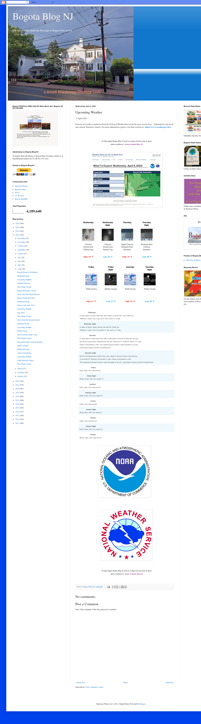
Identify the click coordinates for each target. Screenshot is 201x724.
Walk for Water (22, 345)
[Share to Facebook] (122, 586)
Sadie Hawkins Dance (25, 360)
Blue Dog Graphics (193, 260)
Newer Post (80, 682)
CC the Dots (19, 195)
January (21, 376)
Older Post (170, 682)
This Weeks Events (24, 287)
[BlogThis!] (116, 586)
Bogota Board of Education (27, 272)
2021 (17, 384)
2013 (17, 415)
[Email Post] (108, 587)
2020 (17, 388)
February (21, 372)
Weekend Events (23, 276)
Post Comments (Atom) (94, 687)
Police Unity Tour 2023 (26, 305)
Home (125, 682)
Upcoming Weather (24, 279)
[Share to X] (119, 586)
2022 (17, 381)
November (22, 242)
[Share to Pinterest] (125, 586)
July (19, 257)
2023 (17, 234)
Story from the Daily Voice (27, 334)
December (22, 238)
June (20, 261)
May (20, 265)
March (20, 368)
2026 (17, 223)
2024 (17, 231)
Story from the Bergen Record (28, 294)
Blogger (142, 704)
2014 (17, 411)
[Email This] (113, 586)
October (21, 245)
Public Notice (22, 331)
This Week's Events (24, 338)
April (20, 269)
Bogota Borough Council (26, 290)
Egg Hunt (20, 312)
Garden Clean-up (23, 283)
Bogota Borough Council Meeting (30, 342)
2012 (17, 419)
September (22, 249)
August (21, 253)
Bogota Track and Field (26, 298)
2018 (17, 396)
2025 (17, 227)
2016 (17, 404)
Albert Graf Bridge (24, 353)
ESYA (17, 192)
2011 (17, 423)
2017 (17, 400)
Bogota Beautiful (21, 199)
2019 (17, 392)
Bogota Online (20, 189)
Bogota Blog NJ (43, 16)
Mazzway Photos (21, 186)
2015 (17, 407)
